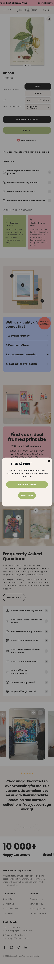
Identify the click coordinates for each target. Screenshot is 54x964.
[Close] (49, 461)
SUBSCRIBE (27, 495)
